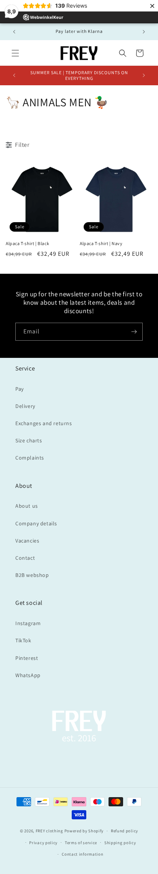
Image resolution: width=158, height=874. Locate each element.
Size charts (28, 440)
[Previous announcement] (14, 31)
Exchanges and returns (43, 423)
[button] (15, 53)
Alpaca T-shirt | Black (27, 243)
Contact (25, 557)
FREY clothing (49, 830)
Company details (36, 523)
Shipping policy (120, 842)
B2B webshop (32, 575)
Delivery (25, 406)
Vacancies (27, 540)
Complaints (29, 457)
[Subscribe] (133, 332)
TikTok (23, 640)
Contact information (82, 854)
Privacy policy (43, 842)
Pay (19, 388)
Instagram (28, 623)
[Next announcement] (143, 31)
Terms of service (81, 842)
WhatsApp (28, 675)
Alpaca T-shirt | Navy (101, 243)
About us (26, 505)
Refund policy (124, 830)
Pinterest (26, 658)
